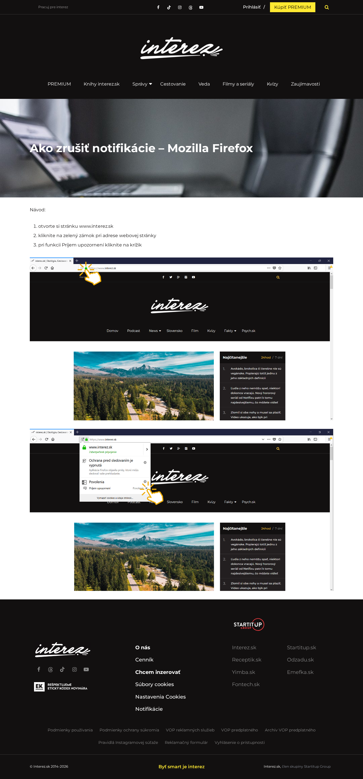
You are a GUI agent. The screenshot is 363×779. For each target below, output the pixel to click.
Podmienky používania (70, 730)
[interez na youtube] (86, 666)
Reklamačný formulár (186, 742)
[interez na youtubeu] (201, 7)
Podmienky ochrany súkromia (129, 730)
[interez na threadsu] (190, 7)
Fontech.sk (246, 684)
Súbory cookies (154, 684)
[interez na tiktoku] (169, 7)
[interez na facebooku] (158, 7)
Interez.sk (244, 647)
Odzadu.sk (300, 660)
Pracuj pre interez (53, 7)
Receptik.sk (246, 660)
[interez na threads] (50, 666)
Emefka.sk (300, 672)
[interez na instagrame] (74, 666)
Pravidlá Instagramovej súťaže (128, 742)
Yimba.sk (243, 672)
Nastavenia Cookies (160, 697)
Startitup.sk (301, 647)
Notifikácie (149, 709)
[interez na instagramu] (179, 7)
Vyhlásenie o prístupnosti (240, 742)
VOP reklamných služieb (190, 730)
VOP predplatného (239, 730)
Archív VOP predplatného (290, 730)
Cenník (144, 660)
